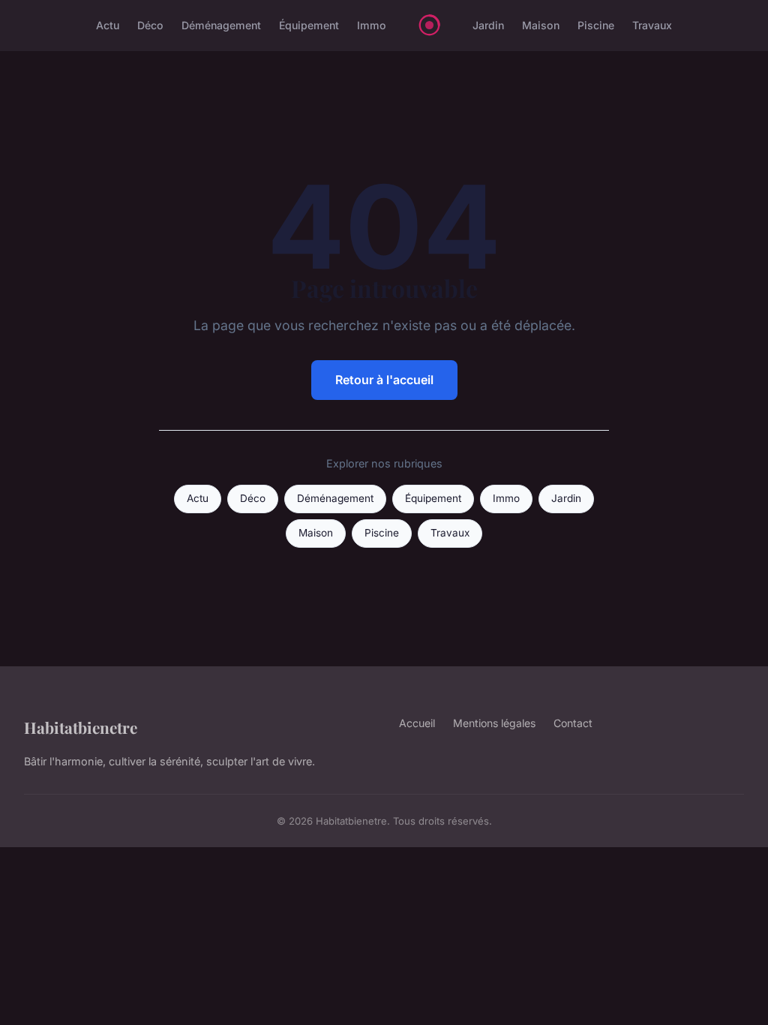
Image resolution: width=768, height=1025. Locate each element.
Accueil (417, 723)
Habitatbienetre (80, 727)
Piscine (596, 25)
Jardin (488, 25)
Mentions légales (494, 723)
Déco (150, 25)
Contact (573, 723)
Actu (107, 25)
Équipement (309, 25)
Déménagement (221, 25)
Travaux (652, 25)
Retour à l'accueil (384, 379)
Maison (541, 25)
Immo (371, 25)
